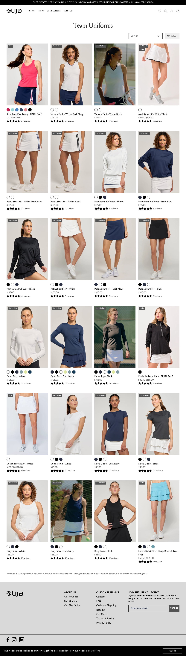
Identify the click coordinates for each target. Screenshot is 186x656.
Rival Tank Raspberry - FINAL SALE (24, 114)
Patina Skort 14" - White (63, 289)
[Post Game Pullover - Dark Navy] (104, 197)
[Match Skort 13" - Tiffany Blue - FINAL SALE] (153, 546)
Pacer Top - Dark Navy (62, 377)
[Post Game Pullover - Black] (100, 197)
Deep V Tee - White (61, 464)
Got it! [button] (172, 651)
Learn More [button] (94, 651)
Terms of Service (105, 619)
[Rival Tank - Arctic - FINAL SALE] (12, 109)
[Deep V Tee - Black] (56, 459)
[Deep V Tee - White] (52, 459)
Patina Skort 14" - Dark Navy (108, 289)
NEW (41, 11)
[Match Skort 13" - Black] (140, 546)
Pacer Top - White (16, 377)
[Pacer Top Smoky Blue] (21, 372)
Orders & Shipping (106, 605)
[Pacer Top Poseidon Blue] (30, 372)
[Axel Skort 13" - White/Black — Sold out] (140, 109)
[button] (178, 11)
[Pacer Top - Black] (12, 372)
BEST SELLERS (54, 11)
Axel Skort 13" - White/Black (152, 114)
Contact (100, 597)
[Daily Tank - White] (8, 546)
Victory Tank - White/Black (108, 114)
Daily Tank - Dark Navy (62, 551)
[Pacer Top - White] (8, 372)
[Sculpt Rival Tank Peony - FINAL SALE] (25, 109)
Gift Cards (101, 614)
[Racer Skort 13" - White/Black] (12, 197)
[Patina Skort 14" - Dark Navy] (60, 284)
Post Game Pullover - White (109, 202)
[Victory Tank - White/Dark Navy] (52, 109)
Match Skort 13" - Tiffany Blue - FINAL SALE (158, 553)
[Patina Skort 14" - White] (52, 284)
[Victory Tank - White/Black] (56, 109)
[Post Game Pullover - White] (96, 197)
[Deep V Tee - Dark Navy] (60, 459)
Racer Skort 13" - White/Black (66, 202)
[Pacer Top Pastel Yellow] (25, 372)
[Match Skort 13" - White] (148, 546)
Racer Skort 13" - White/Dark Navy (24, 202)
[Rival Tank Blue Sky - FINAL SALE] (17, 109)
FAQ (98, 601)
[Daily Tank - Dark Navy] (12, 546)
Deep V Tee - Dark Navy (107, 464)
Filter (173, 36)
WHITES (68, 11)
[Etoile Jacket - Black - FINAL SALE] (140, 372)
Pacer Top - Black (103, 377)
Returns (100, 610)
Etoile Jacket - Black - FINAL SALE (155, 377)
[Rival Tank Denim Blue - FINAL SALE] (21, 109)
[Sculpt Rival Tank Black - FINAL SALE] (30, 109)
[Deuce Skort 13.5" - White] (8, 459)
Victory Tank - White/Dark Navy (67, 114)
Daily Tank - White (16, 551)
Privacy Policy (103, 623)
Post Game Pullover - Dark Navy (155, 202)
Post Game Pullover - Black (21, 289)
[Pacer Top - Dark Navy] (17, 372)
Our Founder (71, 597)
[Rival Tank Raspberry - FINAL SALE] (8, 109)
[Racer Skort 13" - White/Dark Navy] (8, 197)
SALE (112, 2)
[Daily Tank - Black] (17, 546)
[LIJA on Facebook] (8, 639)
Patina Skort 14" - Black (150, 289)
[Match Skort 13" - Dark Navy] (144, 546)
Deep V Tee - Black (148, 464)
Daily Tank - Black (103, 551)
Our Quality (70, 601)
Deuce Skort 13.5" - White (20, 464)
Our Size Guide (72, 605)
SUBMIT (174, 608)
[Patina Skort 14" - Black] (56, 284)
